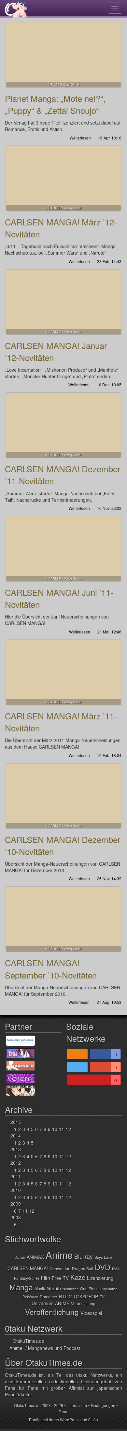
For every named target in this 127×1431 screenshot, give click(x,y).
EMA (116, 1268)
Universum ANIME (50, 1303)
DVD (102, 1266)
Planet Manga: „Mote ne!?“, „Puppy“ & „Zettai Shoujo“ (63, 54)
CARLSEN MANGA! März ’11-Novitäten (63, 672)
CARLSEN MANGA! (27, 1268)
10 (54, 1129)
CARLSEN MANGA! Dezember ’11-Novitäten (63, 425)
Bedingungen (103, 1405)
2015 (15, 1122)
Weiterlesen (80, 137)
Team (63, 1411)
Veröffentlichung (52, 1311)
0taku (93, 1419)
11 (61, 1129)
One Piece (89, 1288)
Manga (21, 1287)
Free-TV (60, 1278)
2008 (15, 1217)
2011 (15, 1176)
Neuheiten (70, 1288)
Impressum (77, 1405)
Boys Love (103, 1257)
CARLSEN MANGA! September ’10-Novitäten (63, 919)
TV (102, 1296)
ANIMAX (35, 1257)
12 (68, 1129)
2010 (15, 1190)
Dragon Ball (82, 1268)
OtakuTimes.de (16, 9)
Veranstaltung (83, 1303)
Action (20, 1257)
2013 (15, 1149)
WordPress (69, 1419)
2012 (15, 1163)
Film (45, 1277)
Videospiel (91, 1312)
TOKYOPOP (85, 1296)
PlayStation (109, 1288)
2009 (15, 1203)
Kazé (77, 1277)
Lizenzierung (100, 1277)
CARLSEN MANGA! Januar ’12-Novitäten (63, 302)
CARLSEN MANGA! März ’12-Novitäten (63, 178)
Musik (40, 1289)
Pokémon (30, 1296)
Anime (59, 1254)
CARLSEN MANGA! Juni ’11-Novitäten (63, 548)
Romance (48, 1297)
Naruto (54, 1288)
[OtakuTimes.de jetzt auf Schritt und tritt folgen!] (77, 1067)
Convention (59, 1268)
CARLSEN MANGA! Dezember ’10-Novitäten (63, 796)
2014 (15, 1135)
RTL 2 (65, 1296)
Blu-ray (83, 1256)
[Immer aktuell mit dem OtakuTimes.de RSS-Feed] (77, 1054)
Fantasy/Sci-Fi (26, 1278)
